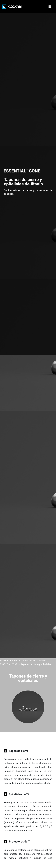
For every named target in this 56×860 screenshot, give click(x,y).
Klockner (4, 660)
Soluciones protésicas (35, 660)
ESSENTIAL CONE (8, 664)
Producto (16, 660)
